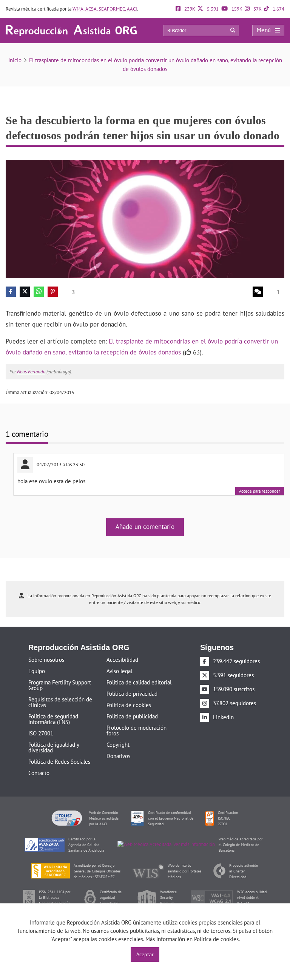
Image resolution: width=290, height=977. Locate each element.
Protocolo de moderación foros (136, 730)
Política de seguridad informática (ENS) (53, 719)
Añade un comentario (145, 526)
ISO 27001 (40, 733)
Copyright (118, 744)
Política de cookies (128, 705)
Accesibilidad (122, 660)
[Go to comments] (257, 292)
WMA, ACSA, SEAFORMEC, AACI (104, 9)
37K (257, 9)
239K (189, 9)
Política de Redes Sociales (59, 761)
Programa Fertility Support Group (59, 685)
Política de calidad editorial (138, 682)
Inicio (15, 60)
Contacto (38, 773)
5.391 (212, 9)
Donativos (118, 756)
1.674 (277, 9)
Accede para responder (259, 491)
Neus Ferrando (31, 371)
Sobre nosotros (46, 660)
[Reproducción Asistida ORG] (71, 30)
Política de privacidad (131, 694)
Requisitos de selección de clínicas (60, 702)
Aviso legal (119, 671)
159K (236, 9)
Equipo (36, 671)
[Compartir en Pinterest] (53, 292)
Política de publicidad (132, 716)
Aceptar (145, 954)
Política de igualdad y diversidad (53, 747)
